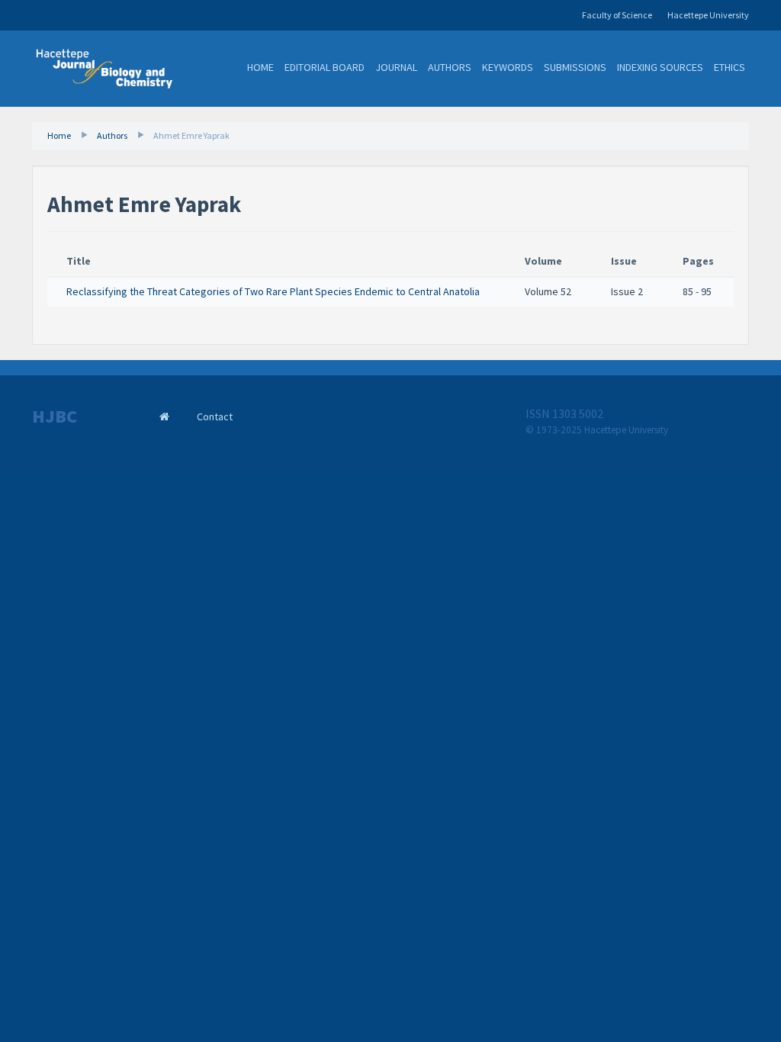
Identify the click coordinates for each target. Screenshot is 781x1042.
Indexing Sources (660, 67)
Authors (449, 67)
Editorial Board (324, 67)
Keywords (507, 67)
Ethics (729, 67)
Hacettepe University (708, 15)
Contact (215, 416)
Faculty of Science (617, 15)
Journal (396, 67)
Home (260, 67)
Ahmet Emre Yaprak (191, 135)
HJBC (54, 416)
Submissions (575, 67)
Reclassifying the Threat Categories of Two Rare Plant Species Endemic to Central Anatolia (273, 291)
